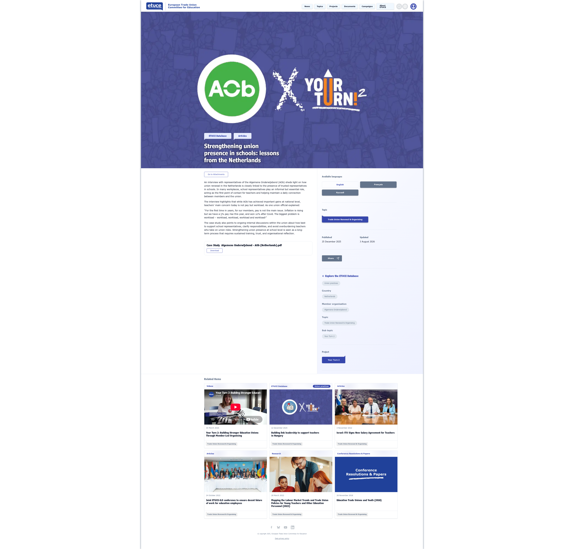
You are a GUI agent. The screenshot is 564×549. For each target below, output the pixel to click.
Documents (349, 6)
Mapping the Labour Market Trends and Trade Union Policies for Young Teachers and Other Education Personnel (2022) (299, 503)
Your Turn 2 (333, 360)
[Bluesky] (278, 527)
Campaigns (367, 6)
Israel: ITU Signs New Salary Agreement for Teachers (366, 432)
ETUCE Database (218, 136)
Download (214, 250)
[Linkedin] (292, 527)
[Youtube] (285, 527)
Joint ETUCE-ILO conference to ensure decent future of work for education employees (234, 502)
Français (378, 184)
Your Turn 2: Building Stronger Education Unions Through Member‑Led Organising (232, 434)
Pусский (340, 192)
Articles (242, 136)
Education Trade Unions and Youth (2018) (359, 500)
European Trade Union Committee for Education (223, 6)
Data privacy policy (282, 538)
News (307, 6)
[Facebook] (271, 527)
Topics (320, 6)
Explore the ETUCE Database (342, 276)
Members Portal (413, 6)
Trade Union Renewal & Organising (345, 219)
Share (331, 258)
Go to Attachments (216, 174)
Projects (333, 6)
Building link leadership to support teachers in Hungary (295, 434)
